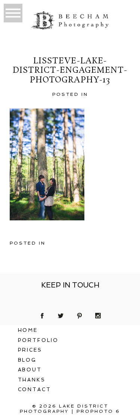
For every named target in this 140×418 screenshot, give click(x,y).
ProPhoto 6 (98, 411)
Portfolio (38, 340)
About (30, 370)
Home (28, 330)
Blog (27, 360)
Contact (35, 389)
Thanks (32, 380)
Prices (30, 350)
